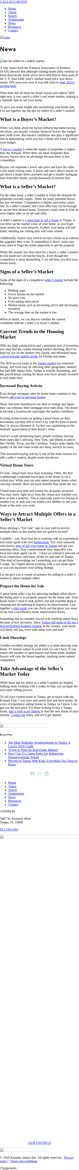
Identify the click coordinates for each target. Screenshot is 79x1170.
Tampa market (47, 363)
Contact (13, 30)
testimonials (41, 542)
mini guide (20, 608)
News (12, 23)
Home (12, 8)
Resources (14, 26)
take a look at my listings (24, 711)
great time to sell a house (43, 220)
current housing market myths (19, 356)
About (12, 12)
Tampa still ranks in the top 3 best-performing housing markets (39, 624)
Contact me (18, 715)
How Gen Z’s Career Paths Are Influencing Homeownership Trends (36, 755)
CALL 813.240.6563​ (13, 1)
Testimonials (16, 19)
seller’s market (54, 280)
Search (12, 16)
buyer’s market (12, 149)
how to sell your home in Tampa (36, 546)
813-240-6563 (9, 829)
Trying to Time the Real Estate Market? (33, 750)
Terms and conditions (23, 1161)
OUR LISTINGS (39, 1143)
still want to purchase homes (27, 397)
